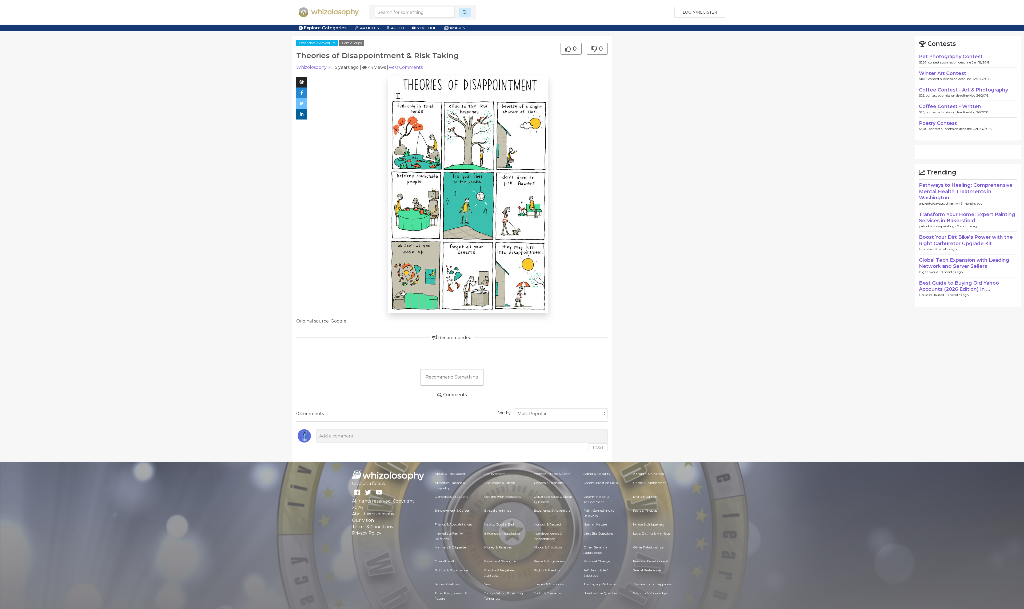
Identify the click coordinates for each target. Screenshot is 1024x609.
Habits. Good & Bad (499, 524)
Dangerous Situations (451, 497)
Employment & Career (452, 510)
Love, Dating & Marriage (651, 533)
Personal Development (650, 561)
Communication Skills (600, 483)
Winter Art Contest (942, 73)
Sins (487, 584)
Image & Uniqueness (648, 524)
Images (457, 28)
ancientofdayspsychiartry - (940, 203)
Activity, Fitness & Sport (552, 474)
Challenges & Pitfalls (499, 483)
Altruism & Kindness (648, 474)
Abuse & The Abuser (450, 474)
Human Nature (595, 524)
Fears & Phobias (645, 510)
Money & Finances (498, 547)
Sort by (504, 413)
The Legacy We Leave (599, 584)
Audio (397, 28)
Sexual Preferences (647, 570)
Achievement (494, 474)
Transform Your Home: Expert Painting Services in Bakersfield (967, 218)
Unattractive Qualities (600, 593)
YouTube (426, 28)
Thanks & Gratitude (549, 584)
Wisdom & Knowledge (650, 593)
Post (598, 447)
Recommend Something (452, 377)
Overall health (446, 561)
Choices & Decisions (548, 483)
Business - (927, 249)
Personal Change (596, 561)
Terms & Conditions (372, 526)
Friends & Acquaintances (453, 524)
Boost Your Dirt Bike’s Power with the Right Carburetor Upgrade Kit (966, 240)
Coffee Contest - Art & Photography (963, 90)
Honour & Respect (547, 524)
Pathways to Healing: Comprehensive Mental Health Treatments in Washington (966, 191)
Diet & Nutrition (645, 497)
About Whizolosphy (373, 513)
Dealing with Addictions (502, 497)
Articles (369, 28)
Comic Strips (352, 43)
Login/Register (700, 12)
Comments (409, 67)
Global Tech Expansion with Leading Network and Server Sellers (964, 263)
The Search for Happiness (652, 584)
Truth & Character (548, 593)
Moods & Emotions (548, 547)
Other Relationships (648, 547)
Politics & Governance (451, 570)
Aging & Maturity (596, 474)
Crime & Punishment (649, 483)
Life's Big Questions (598, 533)
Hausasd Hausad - (933, 295)
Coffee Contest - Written (950, 106)
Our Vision (363, 520)
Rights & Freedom (547, 570)
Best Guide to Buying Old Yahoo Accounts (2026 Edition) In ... (959, 286)
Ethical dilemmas (497, 510)
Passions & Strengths (500, 561)
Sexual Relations (447, 584)
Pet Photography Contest (951, 56)
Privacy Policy (366, 533)
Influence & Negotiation (502, 533)
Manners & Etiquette (450, 547)
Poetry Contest (938, 123)
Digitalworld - (930, 272)
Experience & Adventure (317, 43)
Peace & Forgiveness (549, 561)
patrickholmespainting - (938, 226)
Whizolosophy (311, 67)
